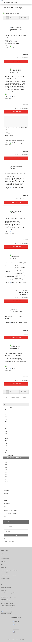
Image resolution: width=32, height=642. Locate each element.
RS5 (6, 445)
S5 (6, 464)
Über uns (3, 567)
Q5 (6, 431)
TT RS (6, 484)
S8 (6, 472)
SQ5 (6, 477)
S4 (6, 462)
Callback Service (5, 578)
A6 (5, 419)
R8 (5, 436)
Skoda (5, 500)
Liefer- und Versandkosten (7, 573)
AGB (2, 564)
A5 (5, 417)
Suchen (3, 561)
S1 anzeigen (9, 455)
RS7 (6, 450)
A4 (5, 414)
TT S (6, 481)
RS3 (6, 440)
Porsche (6, 493)
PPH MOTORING (5, 597)
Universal (6, 516)
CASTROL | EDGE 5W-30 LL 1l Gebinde (15, 174)
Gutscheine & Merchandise (10, 510)
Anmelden (16, 535)
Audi (5, 404)
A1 (5, 409)
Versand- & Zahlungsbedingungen (9, 570)
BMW (5, 487)
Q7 (6, 433)
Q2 (6, 426)
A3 (5, 412)
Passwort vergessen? (9, 541)
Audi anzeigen (8, 407)
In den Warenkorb (16, 61)
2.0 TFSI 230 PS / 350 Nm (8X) (13, 457)
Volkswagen (7, 503)
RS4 (6, 443)
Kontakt (3, 555)
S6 (6, 467)
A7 (5, 421)
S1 (6, 452)
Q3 (6, 428)
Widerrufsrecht (5, 558)
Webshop (10, 639)
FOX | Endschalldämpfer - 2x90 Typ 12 (15, 263)
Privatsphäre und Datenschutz (8, 575)
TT (6, 479)
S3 (6, 460)
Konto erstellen (7, 539)
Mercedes (6, 490)
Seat (5, 497)
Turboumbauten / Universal (10, 513)
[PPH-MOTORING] (8, 2)
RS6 (6, 448)
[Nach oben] (27, 639)
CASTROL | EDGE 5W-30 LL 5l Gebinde (15, 218)
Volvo (5, 507)
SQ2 (6, 474)
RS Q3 (6, 438)
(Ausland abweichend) (10, 47)
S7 (6, 469)
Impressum (4, 553)
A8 (5, 424)
